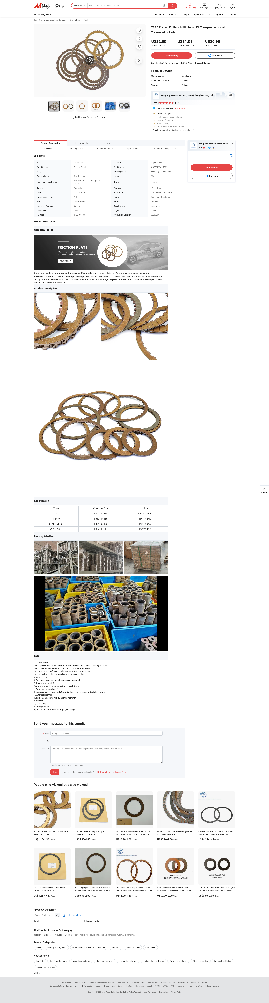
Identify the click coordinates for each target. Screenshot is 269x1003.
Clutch (86, 20)
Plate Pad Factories (104, 961)
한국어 (157, 986)
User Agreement (150, 992)
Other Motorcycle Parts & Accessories (88, 947)
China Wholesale (123, 983)
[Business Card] (231, 155)
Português (88, 986)
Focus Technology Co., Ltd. (116, 992)
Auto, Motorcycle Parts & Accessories (55, 20)
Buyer (171, 14)
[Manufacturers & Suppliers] (49, 6)
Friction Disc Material (128, 961)
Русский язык (109, 986)
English (69, 986)
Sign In (156, 130)
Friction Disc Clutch (222, 961)
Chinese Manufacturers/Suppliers (101, 983)
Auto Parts (76, 20)
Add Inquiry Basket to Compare (90, 117)
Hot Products (66, 983)
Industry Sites (152, 983)
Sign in (232, 7)
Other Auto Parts (91, 921)
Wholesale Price (138, 983)
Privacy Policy (176, 992)
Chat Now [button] (217, 55)
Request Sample (202, 63)
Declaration (163, 992)
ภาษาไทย (180, 986)
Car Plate (40, 961)
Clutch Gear (150, 947)
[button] (176, 148)
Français (98, 986)
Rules (233, 14)
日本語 (165, 986)
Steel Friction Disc (200, 961)
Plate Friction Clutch (178, 961)
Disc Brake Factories (58, 961)
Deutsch (129, 986)
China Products (80, 983)
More (36, 972)
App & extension (201, 14)
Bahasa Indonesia (212, 986)
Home (36, 20)
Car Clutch (115, 947)
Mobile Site (195, 983)
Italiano (120, 986)
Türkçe (189, 986)
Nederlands (139, 986)
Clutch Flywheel (133, 947)
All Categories (43, 14)
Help (185, 14)
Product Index (183, 983)
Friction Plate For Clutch (153, 961)
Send (55, 772)
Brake (38, 947)
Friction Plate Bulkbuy (45, 967)
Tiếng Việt (198, 986)
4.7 (200, 147)
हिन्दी (172, 986)
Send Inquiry (171, 55)
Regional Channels (168, 983)
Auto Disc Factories (81, 961)
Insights (205, 983)
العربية (149, 986)
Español (78, 986)
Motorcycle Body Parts (57, 947)
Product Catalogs (73, 915)
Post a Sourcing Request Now (111, 772)
